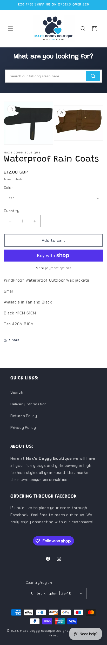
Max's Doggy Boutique (37, 630)
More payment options (53, 268)
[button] (10, 28)
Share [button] (14, 340)
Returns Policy (23, 415)
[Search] (93, 76)
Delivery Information (28, 404)
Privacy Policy (23, 427)
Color (8, 187)
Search (16, 392)
